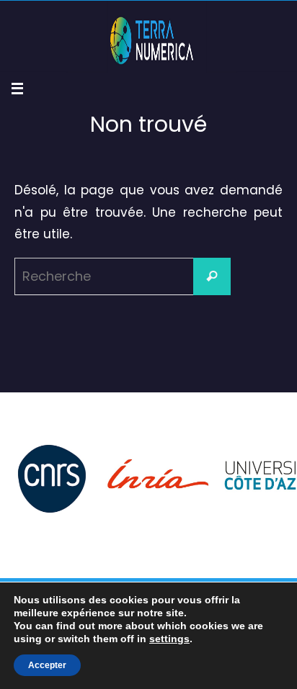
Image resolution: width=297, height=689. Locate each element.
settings (169, 638)
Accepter (47, 665)
